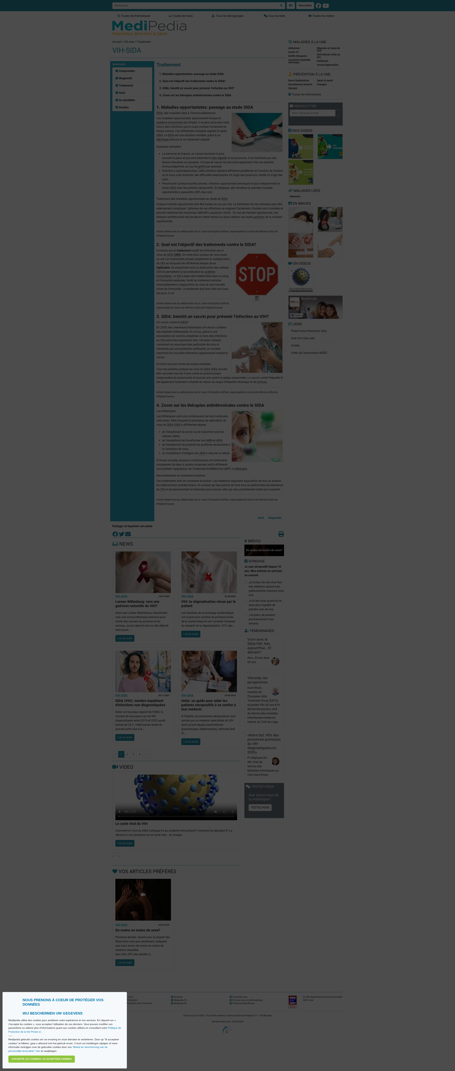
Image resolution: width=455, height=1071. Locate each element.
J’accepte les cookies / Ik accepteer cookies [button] (41, 1059)
